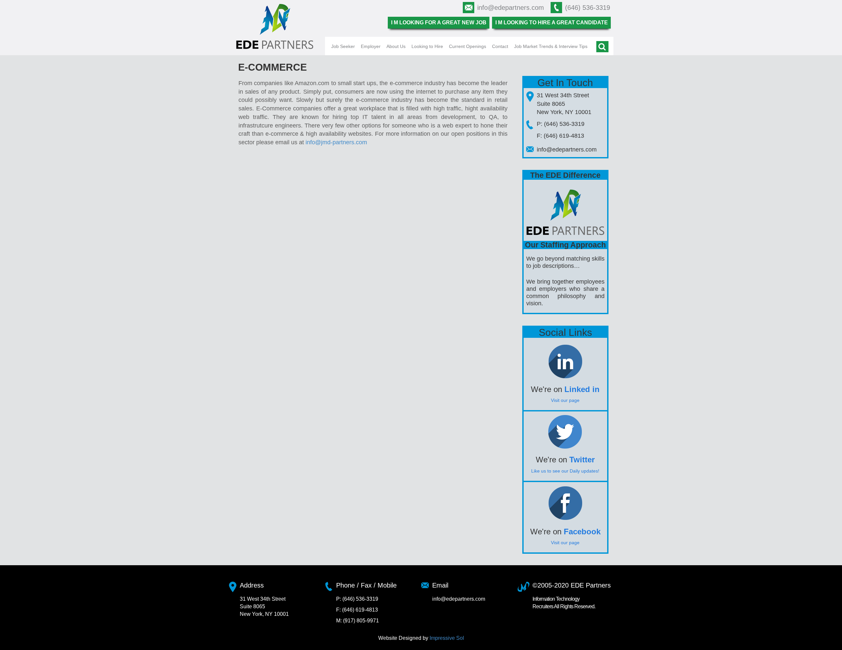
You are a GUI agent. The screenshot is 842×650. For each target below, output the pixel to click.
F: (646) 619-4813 (560, 135)
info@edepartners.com (510, 7)
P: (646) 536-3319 (560, 124)
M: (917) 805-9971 (357, 620)
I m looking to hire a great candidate (551, 22)
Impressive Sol (447, 638)
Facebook (582, 531)
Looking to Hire (427, 46)
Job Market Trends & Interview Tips (550, 46)
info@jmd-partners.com (336, 142)
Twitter (582, 459)
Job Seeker (343, 46)
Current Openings (467, 46)
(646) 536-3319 (587, 7)
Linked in (582, 389)
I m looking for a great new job (438, 22)
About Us (396, 46)
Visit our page (565, 400)
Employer (371, 46)
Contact (500, 46)
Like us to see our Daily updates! (565, 471)
